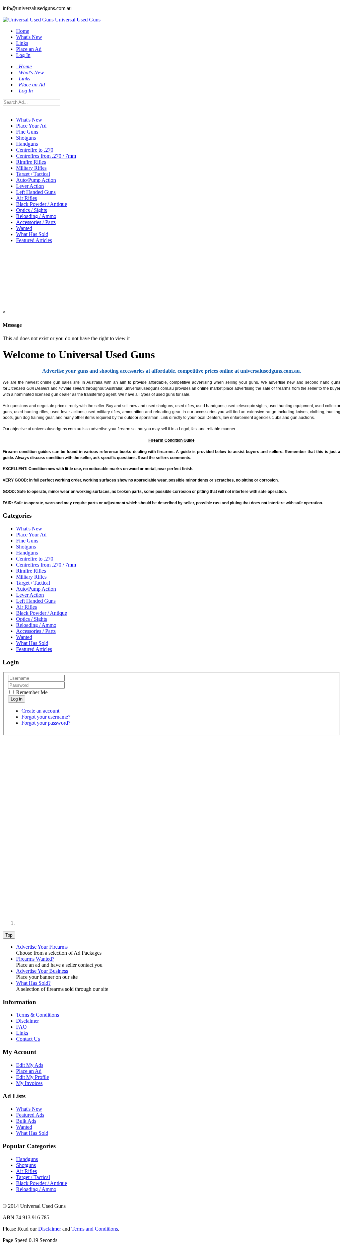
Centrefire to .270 (34, 150)
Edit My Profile (32, 1077)
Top (8, 935)
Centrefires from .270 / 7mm (46, 156)
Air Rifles (26, 198)
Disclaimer (27, 1021)
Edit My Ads (29, 1065)
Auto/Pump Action (36, 180)
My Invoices (29, 1083)
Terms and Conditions (94, 1229)
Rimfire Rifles (31, 162)
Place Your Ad (31, 126)
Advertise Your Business (42, 971)
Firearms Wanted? (35, 959)
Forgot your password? (45, 723)
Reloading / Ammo (36, 216)
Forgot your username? (45, 717)
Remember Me (31, 692)
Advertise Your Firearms (42, 947)
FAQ (21, 1027)
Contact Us (28, 1039)
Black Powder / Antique (41, 204)
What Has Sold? (33, 983)
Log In (23, 55)
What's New (29, 37)
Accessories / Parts (36, 222)
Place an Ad (29, 49)
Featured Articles (34, 240)
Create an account (40, 711)
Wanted (24, 228)
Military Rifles (31, 168)
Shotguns (26, 138)
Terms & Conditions (37, 1015)
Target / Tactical (33, 174)
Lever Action (30, 186)
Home (22, 31)
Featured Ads (30, 1115)
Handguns (27, 144)
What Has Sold (32, 234)
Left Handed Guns (36, 192)
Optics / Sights (31, 210)
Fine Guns (27, 132)
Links (22, 43)
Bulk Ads (26, 1121)
